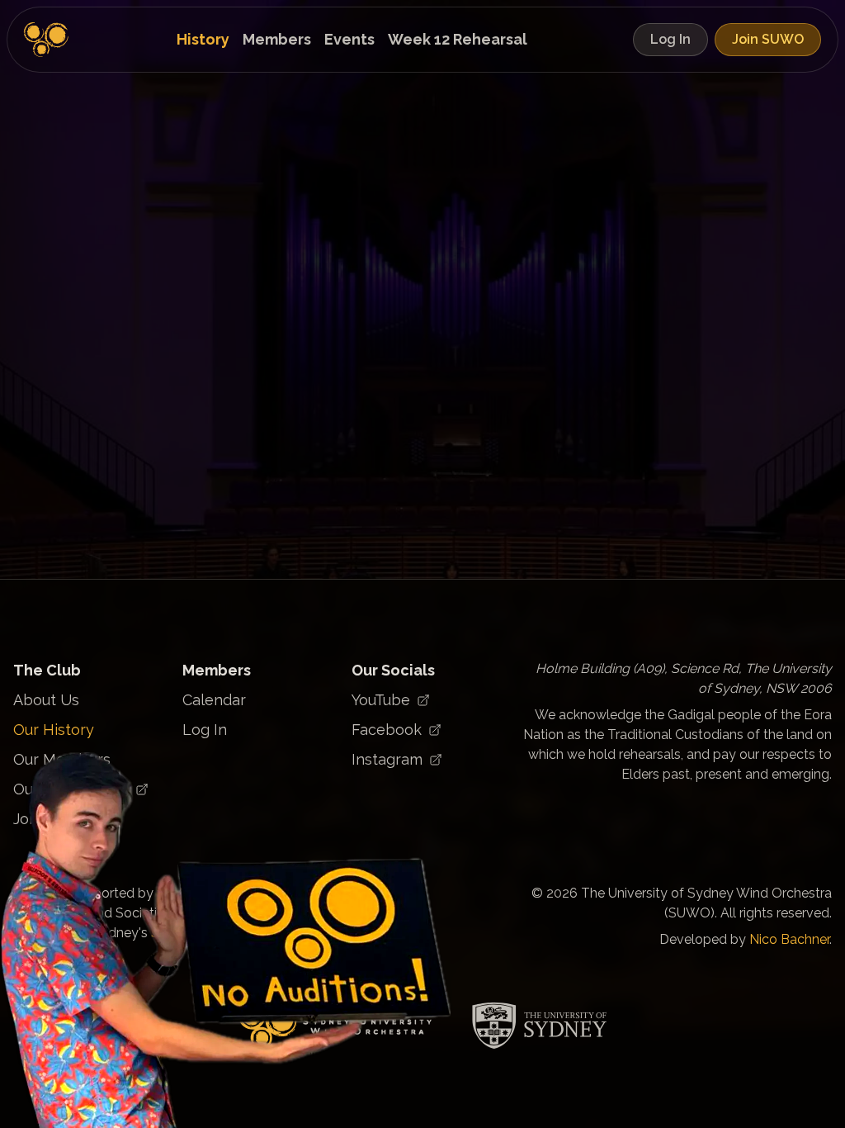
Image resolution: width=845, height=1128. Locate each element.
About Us (46, 700)
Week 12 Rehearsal (457, 39)
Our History (53, 729)
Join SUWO (768, 39)
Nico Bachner (789, 939)
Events (349, 39)
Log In (670, 39)
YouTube (381, 700)
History (203, 39)
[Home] (47, 40)
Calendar (214, 700)
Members (277, 39)
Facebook (387, 729)
